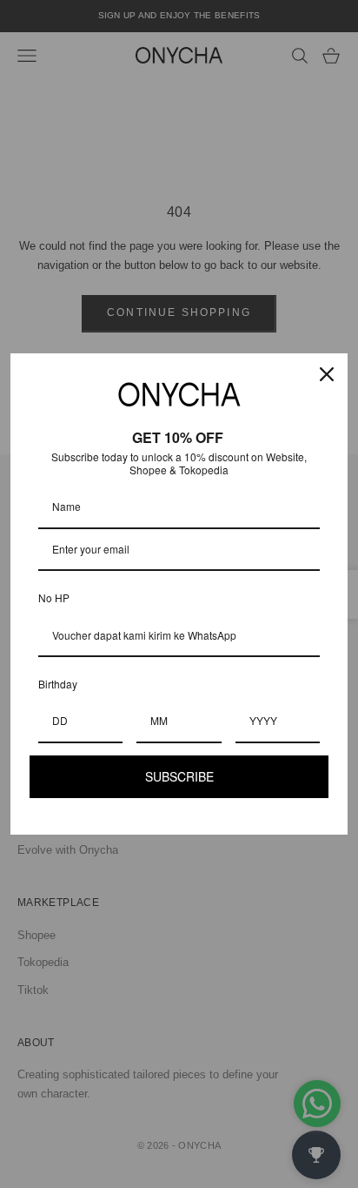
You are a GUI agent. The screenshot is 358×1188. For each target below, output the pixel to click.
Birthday (57, 683)
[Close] (327, 374)
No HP (54, 597)
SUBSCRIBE (179, 776)
